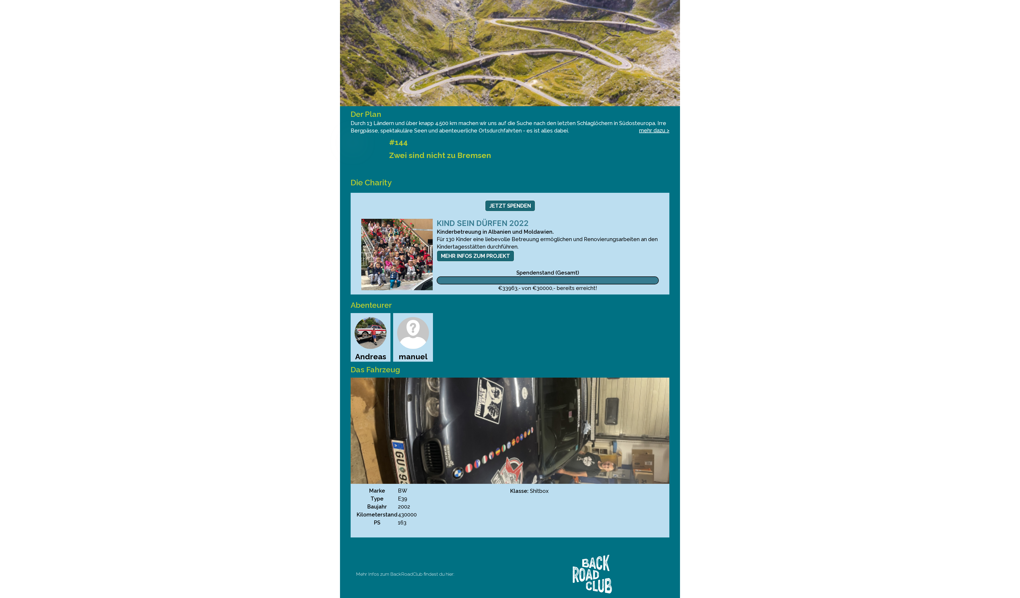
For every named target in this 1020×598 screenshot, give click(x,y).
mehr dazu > (654, 130)
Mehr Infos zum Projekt (475, 256)
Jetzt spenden (510, 206)
